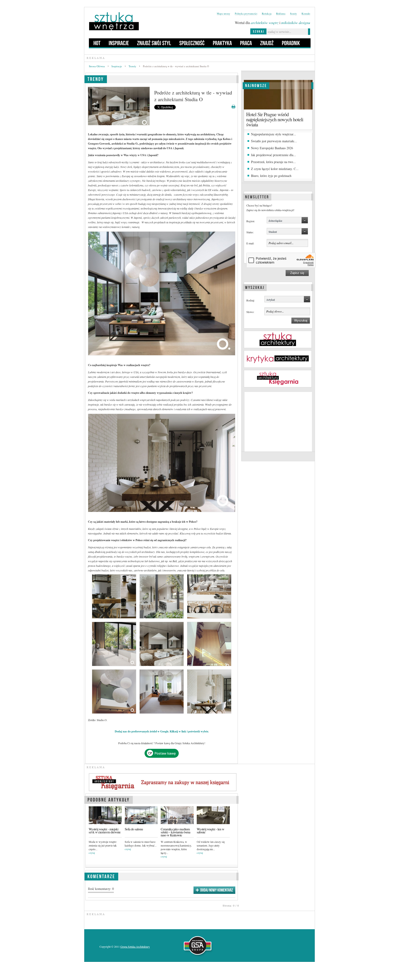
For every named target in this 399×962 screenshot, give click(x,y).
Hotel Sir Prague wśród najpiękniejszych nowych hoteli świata (274, 119)
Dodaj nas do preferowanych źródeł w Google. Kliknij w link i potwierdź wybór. (162, 731)
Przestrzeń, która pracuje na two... (273, 162)
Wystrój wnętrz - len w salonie (210, 831)
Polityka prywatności (246, 13)
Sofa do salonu (134, 829)
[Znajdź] (267, 42)
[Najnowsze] (256, 85)
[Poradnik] (291, 42)
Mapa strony (223, 13)
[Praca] (246, 42)
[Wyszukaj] (254, 287)
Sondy (293, 13)
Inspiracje (117, 66)
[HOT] (97, 42)
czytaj (92, 852)
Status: (250, 232)
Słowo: (250, 312)
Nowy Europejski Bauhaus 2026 (272, 148)
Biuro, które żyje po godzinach (271, 175)
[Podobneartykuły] (109, 799)
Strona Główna (97, 66)
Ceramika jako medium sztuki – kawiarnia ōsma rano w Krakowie (175, 832)
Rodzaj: (250, 300)
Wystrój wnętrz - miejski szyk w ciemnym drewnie (105, 831)
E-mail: (250, 243)
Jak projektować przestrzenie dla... (273, 155)
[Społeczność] (192, 42)
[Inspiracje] (118, 42)
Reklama (280, 13)
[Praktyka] (222, 42)
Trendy (132, 66)
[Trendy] (96, 78)
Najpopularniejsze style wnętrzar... (273, 134)
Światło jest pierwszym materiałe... (274, 141)
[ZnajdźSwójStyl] (154, 42)
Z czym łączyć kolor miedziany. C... (275, 169)
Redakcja (267, 13)
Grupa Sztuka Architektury (135, 946)
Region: (250, 221)
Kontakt (306, 13)
